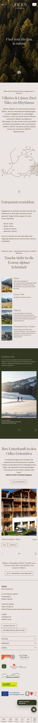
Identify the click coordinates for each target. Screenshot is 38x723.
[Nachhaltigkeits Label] (4, 666)
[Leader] (9, 684)
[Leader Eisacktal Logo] (10, 675)
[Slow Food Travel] (18, 666)
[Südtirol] (34, 4)
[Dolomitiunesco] (8, 657)
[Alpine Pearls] (24, 657)
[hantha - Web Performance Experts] (34, 701)
